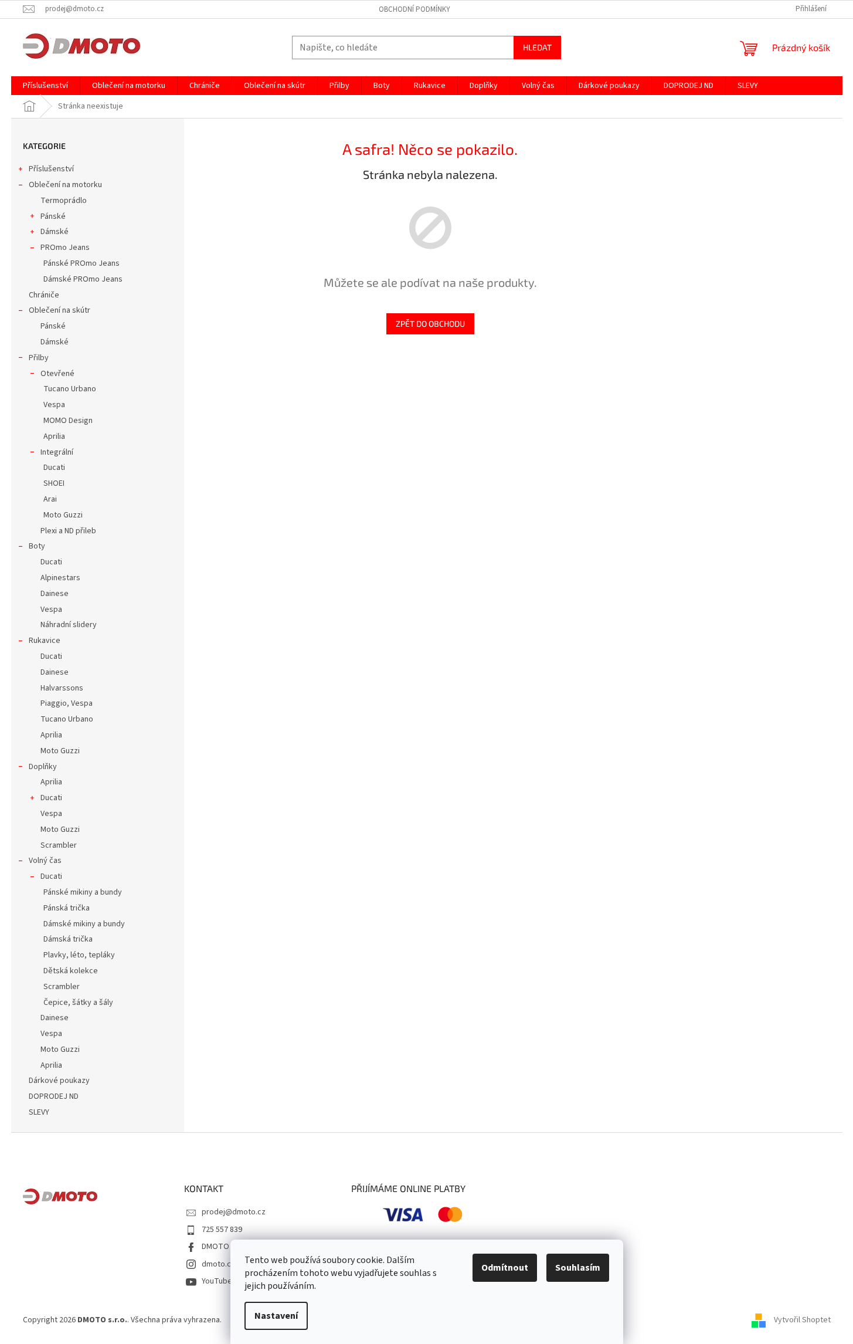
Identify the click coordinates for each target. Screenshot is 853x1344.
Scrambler (58, 845)
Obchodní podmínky (414, 9)
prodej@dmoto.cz (234, 1212)
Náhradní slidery (68, 625)
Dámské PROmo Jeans (83, 279)
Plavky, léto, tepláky (79, 955)
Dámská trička (68, 939)
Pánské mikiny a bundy (82, 892)
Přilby (39, 358)
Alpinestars (60, 578)
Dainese (54, 594)
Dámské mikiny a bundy (84, 924)
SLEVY (39, 1112)
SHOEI (53, 483)
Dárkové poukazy (59, 1080)
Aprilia (54, 436)
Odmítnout (504, 1267)
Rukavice (44, 640)
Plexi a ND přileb (68, 531)
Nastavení (276, 1315)
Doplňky (43, 767)
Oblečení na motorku (65, 185)
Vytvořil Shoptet (802, 1320)
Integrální (56, 452)
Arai (50, 499)
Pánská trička (66, 908)
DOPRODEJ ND (54, 1096)
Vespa (54, 405)
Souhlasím (577, 1267)
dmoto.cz (218, 1264)
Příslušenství (51, 169)
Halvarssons (61, 688)
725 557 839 (222, 1229)
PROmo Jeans (65, 247)
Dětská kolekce (70, 971)
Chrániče (44, 295)
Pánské (53, 216)
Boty (37, 546)
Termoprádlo (63, 200)
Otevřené (57, 374)
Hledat (537, 47)
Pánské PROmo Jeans (81, 263)
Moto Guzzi (63, 515)
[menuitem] (45, 85)
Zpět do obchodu (430, 324)
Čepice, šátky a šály (78, 1002)
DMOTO (215, 1246)
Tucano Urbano (69, 389)
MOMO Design (68, 420)
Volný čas (45, 860)
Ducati (54, 467)
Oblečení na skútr (59, 310)
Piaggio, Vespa (66, 703)
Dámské (54, 232)
